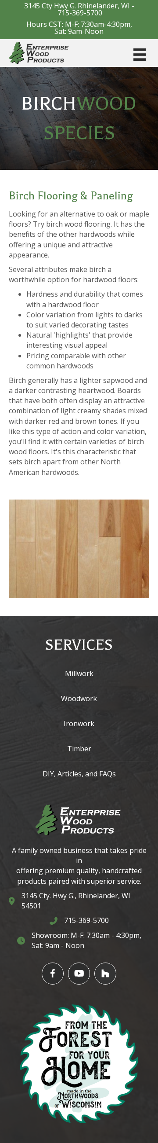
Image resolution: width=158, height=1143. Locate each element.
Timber (79, 748)
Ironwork (79, 723)
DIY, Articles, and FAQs (79, 774)
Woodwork (79, 698)
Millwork (79, 673)
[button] (53, 974)
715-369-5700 (79, 13)
